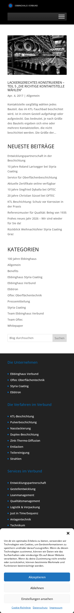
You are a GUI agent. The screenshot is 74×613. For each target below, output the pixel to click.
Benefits (12, 271)
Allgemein (33, 96)
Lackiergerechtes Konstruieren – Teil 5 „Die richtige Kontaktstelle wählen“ (36, 86)
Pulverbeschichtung (23, 422)
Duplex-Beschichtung (24, 434)
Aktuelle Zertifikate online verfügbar (31, 183)
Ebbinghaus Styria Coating (24, 277)
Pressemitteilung (18, 301)
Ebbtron (12, 289)
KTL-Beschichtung (22, 416)
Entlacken (16, 447)
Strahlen (16, 459)
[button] (68, 533)
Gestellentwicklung (23, 489)
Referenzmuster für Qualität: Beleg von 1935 (37, 212)
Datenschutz (40, 607)
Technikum (17, 525)
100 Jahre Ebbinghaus (22, 259)
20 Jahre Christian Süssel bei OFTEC (31, 195)
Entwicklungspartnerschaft (28, 483)
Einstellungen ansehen (37, 599)
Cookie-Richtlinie (21, 607)
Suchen (60, 338)
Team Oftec (15, 319)
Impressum (56, 607)
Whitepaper (15, 326)
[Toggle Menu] (61, 16)
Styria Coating (16, 307)
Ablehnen (37, 588)
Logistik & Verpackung (25, 507)
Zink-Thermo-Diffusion (25, 440)
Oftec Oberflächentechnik (24, 295)
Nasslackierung (20, 428)
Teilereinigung (19, 452)
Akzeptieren (37, 577)
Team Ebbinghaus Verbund (25, 313)
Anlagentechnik (20, 519)
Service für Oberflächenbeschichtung (32, 177)
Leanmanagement (22, 495)
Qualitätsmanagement (25, 501)
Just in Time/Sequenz (24, 513)
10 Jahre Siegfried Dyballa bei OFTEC (31, 189)
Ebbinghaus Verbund (21, 283)
